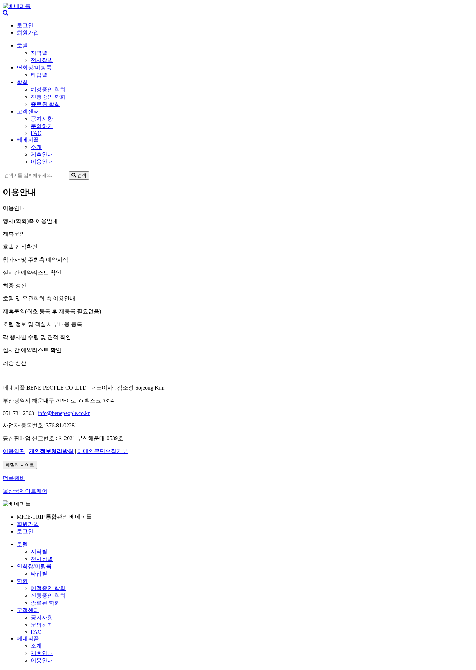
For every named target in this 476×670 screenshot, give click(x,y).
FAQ (36, 133)
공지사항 (42, 119)
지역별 (39, 53)
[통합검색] (5, 13)
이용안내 (42, 162)
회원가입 (28, 33)
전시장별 (42, 60)
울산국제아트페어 (25, 491)
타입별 (39, 75)
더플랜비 (14, 478)
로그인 (25, 25)
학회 (22, 82)
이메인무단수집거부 (102, 451)
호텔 (22, 45)
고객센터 (28, 111)
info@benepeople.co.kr (64, 413)
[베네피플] (17, 6)
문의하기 (42, 126)
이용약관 (14, 451)
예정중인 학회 (48, 89)
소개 (36, 147)
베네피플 (28, 140)
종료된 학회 (45, 104)
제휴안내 (42, 154)
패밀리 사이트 (20, 464)
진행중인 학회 (48, 97)
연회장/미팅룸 (34, 67)
